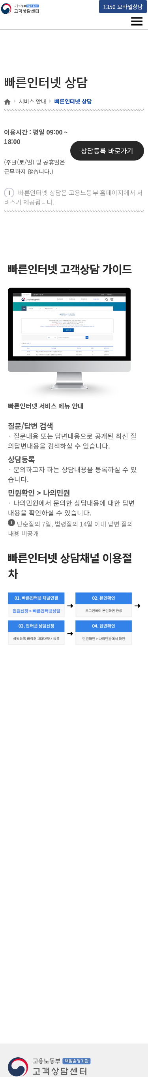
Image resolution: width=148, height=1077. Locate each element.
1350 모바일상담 (123, 6)
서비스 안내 (32, 101)
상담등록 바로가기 (107, 150)
